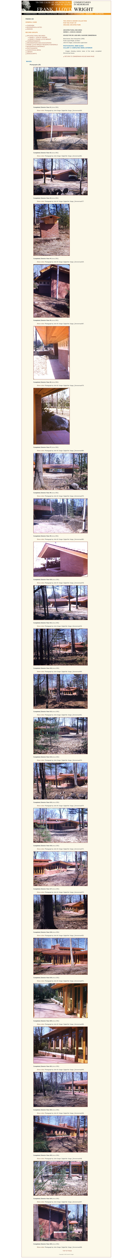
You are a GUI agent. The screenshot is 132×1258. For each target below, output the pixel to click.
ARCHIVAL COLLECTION (47, 14)
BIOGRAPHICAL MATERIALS (36, 46)
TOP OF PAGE (67, 1251)
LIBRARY (30, 52)
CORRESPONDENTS (33, 41)
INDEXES (89, 14)
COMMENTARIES (30, 14)
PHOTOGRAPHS (32, 48)
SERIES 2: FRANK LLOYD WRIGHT (40, 39)
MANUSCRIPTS (32, 53)
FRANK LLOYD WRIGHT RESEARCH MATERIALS (42, 44)
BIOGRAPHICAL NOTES (34, 27)
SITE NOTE (99, 14)
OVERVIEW (30, 25)
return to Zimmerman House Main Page (79, 56)
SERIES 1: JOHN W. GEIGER (38, 37)
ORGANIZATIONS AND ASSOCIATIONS (39, 43)
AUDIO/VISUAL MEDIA (34, 50)
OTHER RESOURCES (76, 14)
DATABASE (62, 14)
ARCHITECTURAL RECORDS (36, 35)
